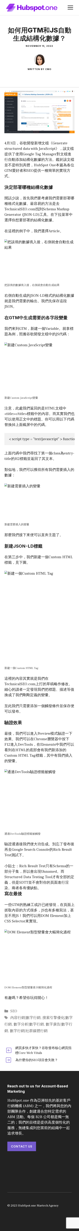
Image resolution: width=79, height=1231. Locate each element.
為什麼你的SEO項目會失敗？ (36, 1060)
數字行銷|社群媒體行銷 (29, 1031)
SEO (13, 1011)
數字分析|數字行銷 (29, 1024)
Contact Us (21, 1146)
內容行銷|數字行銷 (25, 1017)
